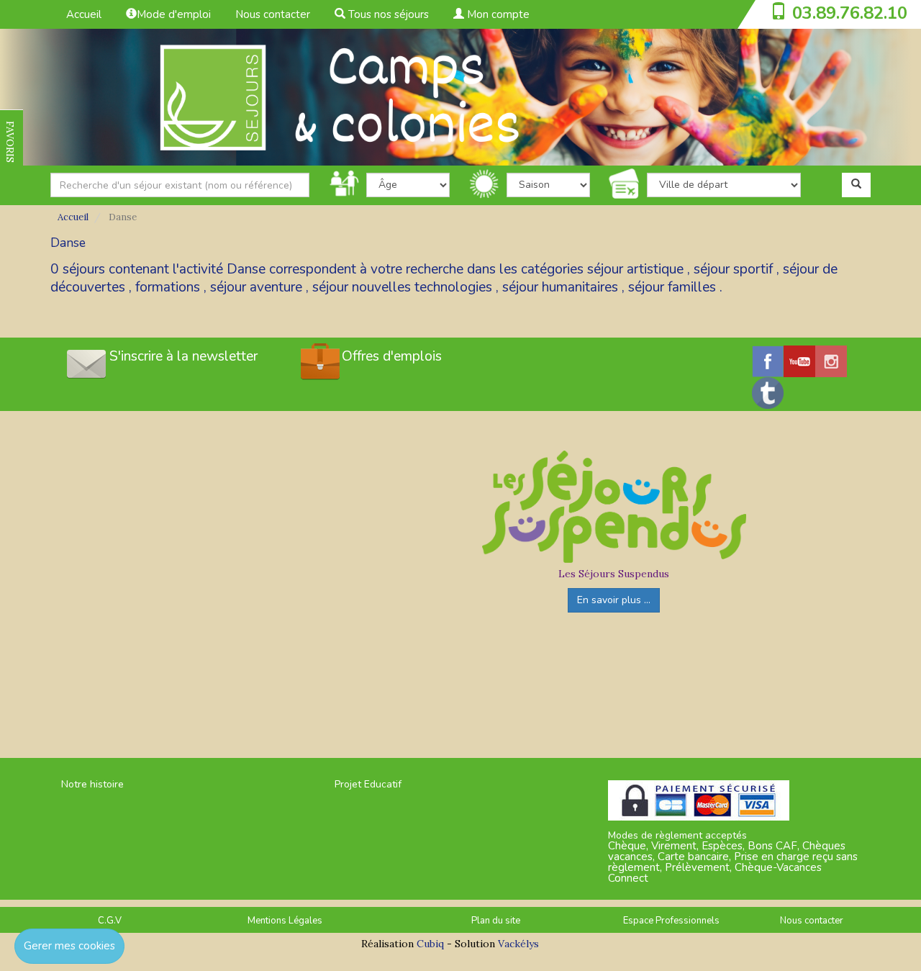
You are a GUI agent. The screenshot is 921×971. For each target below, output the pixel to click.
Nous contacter (272, 14)
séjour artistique (635, 269)
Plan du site (495, 920)
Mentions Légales (285, 920)
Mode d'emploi (174, 14)
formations (167, 287)
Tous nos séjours (387, 14)
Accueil (83, 14)
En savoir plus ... (613, 600)
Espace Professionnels (671, 920)
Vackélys (518, 943)
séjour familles (672, 287)
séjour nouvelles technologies (402, 287)
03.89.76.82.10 (849, 12)
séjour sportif (733, 269)
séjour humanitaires (560, 287)
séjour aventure (256, 287)
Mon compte (497, 14)
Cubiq (430, 943)
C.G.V (110, 920)
